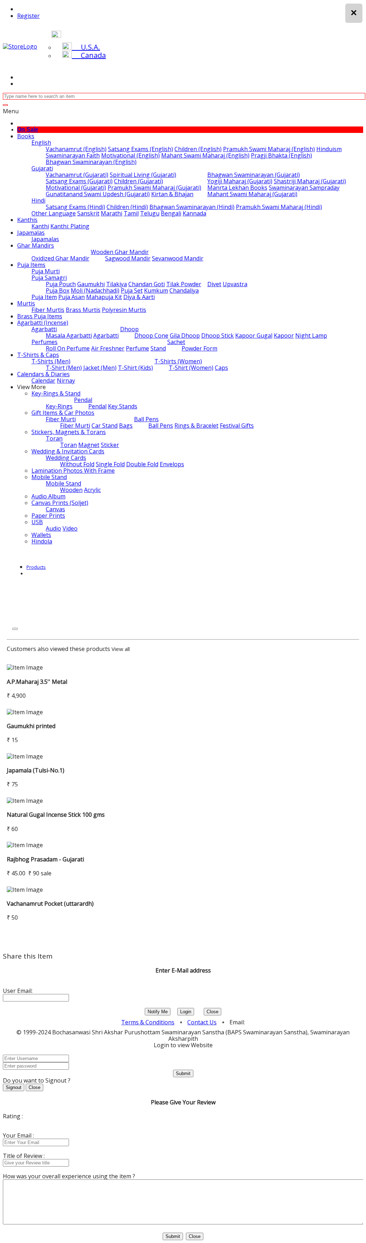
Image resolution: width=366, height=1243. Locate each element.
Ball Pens (146, 419)
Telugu (149, 213)
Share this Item (28, 956)
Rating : (13, 1116)
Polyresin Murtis (124, 310)
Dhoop (129, 329)
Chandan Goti (146, 284)
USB (37, 522)
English (41, 142)
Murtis (26, 303)
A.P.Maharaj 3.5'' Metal (37, 682)
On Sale (27, 129)
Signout (13, 1087)
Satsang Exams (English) (140, 149)
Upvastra (235, 284)
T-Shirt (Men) (64, 368)
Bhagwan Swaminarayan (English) (91, 162)
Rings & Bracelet (196, 425)
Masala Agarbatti (69, 335)
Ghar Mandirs (35, 245)
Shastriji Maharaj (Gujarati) (310, 181)
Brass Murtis (83, 310)
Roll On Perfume (68, 348)
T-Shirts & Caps (38, 355)
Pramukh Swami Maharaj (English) (269, 149)
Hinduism (329, 149)
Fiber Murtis (47, 310)
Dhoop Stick (217, 335)
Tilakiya (116, 284)
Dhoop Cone (151, 335)
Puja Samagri (49, 278)
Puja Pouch (61, 284)
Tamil (131, 213)
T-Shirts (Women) (178, 361)
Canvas (55, 509)
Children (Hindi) (127, 207)
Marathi (111, 213)
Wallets (41, 535)
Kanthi (40, 226)
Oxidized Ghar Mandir (60, 258)
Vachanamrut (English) (76, 149)
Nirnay (66, 380)
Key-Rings (59, 406)
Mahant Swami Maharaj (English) (205, 155)
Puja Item (44, 297)
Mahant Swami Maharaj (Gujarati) (252, 194)
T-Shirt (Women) (191, 368)
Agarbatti (44, 329)
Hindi (38, 200)
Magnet (88, 445)
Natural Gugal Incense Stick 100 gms (56, 815)
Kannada (194, 213)
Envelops (172, 464)
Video (70, 528)
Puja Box (57, 290)
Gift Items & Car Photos (62, 413)
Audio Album (48, 496)
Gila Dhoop (185, 335)
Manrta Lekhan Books (237, 188)
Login (185, 1011)
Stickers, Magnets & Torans (68, 432)
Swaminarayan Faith (73, 155)
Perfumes (44, 342)
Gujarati (42, 168)
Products (36, 567)
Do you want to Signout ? (36, 1080)
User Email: (18, 991)
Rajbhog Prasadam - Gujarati (45, 859)
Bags (126, 425)
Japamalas (31, 233)
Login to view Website (183, 1045)
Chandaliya (184, 290)
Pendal (83, 400)
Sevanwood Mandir (177, 258)
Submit (183, 1073)
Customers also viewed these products (58, 649)
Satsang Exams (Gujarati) (79, 181)
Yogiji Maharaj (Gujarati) (239, 181)
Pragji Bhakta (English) (281, 155)
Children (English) (198, 149)
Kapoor (284, 335)
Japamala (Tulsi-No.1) (35, 770)
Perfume (137, 348)
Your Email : (18, 1135)
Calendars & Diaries (43, 374)
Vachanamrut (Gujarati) (77, 175)
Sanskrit (88, 213)
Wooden (71, 490)
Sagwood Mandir (127, 258)
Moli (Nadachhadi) (95, 290)
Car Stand (105, 425)
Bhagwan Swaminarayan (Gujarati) (253, 175)
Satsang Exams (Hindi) (75, 207)
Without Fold (77, 464)
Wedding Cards (66, 458)
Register (28, 16)
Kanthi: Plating (69, 226)
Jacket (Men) (100, 368)
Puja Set (132, 290)
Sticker (110, 445)
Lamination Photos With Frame (73, 470)
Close (212, 1011)
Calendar (43, 380)
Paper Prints (48, 515)
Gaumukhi (91, 284)
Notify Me (158, 1011)
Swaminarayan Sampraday (304, 188)
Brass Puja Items (39, 316)
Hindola (41, 541)
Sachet (176, 342)
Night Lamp (311, 335)
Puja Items (31, 265)
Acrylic (92, 490)
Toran (54, 438)
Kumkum (156, 290)
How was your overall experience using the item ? (69, 1176)
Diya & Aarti (139, 297)
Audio (53, 528)
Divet (214, 284)
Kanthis (27, 220)
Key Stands (122, 406)
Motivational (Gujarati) (76, 188)
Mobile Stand (49, 477)
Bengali (171, 213)
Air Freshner (107, 348)
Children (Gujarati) (138, 181)
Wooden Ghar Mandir (120, 252)
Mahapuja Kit (104, 297)
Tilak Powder (183, 284)
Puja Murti (45, 271)
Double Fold (142, 464)
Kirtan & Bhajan (172, 194)
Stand (158, 348)
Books (25, 136)
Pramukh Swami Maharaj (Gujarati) (154, 188)
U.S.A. (86, 47)
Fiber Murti (61, 419)
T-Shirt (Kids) (135, 368)
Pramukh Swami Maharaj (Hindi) (279, 207)
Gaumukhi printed (31, 726)
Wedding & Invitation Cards (67, 451)
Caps (221, 368)
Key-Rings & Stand (55, 393)
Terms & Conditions (147, 1022)
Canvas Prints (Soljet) (59, 503)
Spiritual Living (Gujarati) (143, 175)
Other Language (53, 213)
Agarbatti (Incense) (42, 323)
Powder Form (199, 348)
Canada (89, 55)
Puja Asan (71, 297)
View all (121, 648)
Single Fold (110, 464)
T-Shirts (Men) (50, 361)
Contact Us (202, 1022)
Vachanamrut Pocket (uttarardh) (50, 904)
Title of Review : (24, 1156)
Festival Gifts (237, 425)
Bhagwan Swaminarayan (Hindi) (191, 207)
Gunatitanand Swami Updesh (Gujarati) (98, 194)
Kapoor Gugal (253, 335)
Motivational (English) (130, 155)
